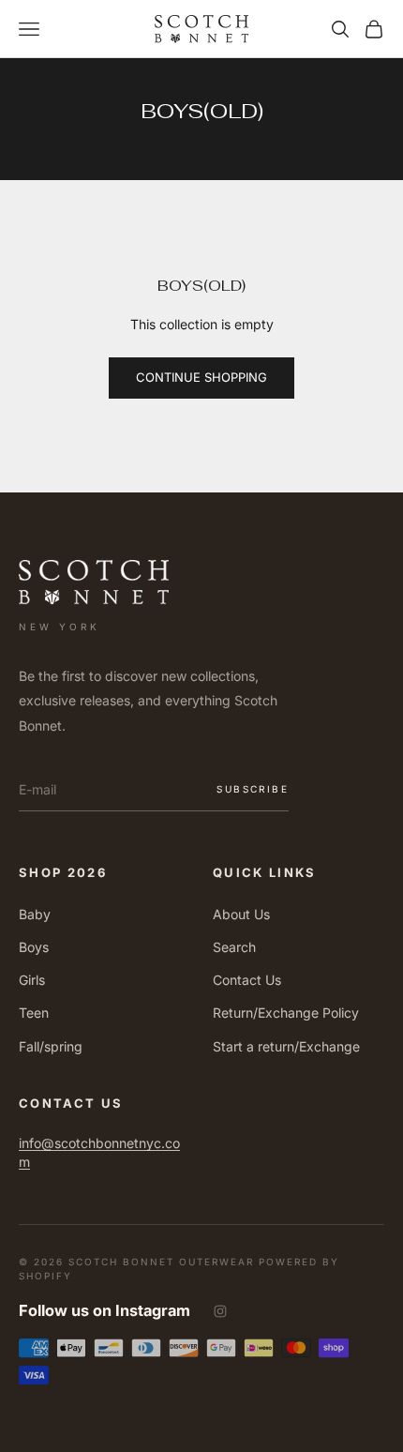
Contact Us (247, 980)
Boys (34, 947)
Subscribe (252, 788)
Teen (34, 1013)
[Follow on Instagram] (220, 1311)
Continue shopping (201, 377)
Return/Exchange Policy (286, 1013)
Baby (35, 914)
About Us (241, 914)
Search (234, 947)
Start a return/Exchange (286, 1046)
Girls (32, 980)
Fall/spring (50, 1046)
